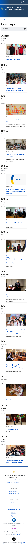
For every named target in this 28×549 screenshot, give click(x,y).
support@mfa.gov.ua (17, 534)
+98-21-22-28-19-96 (14, 491)
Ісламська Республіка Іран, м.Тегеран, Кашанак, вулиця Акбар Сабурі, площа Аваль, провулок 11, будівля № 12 (14, 481)
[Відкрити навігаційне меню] (2, 2)
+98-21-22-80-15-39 (14, 493)
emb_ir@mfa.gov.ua (14, 502)
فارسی (15, 516)
